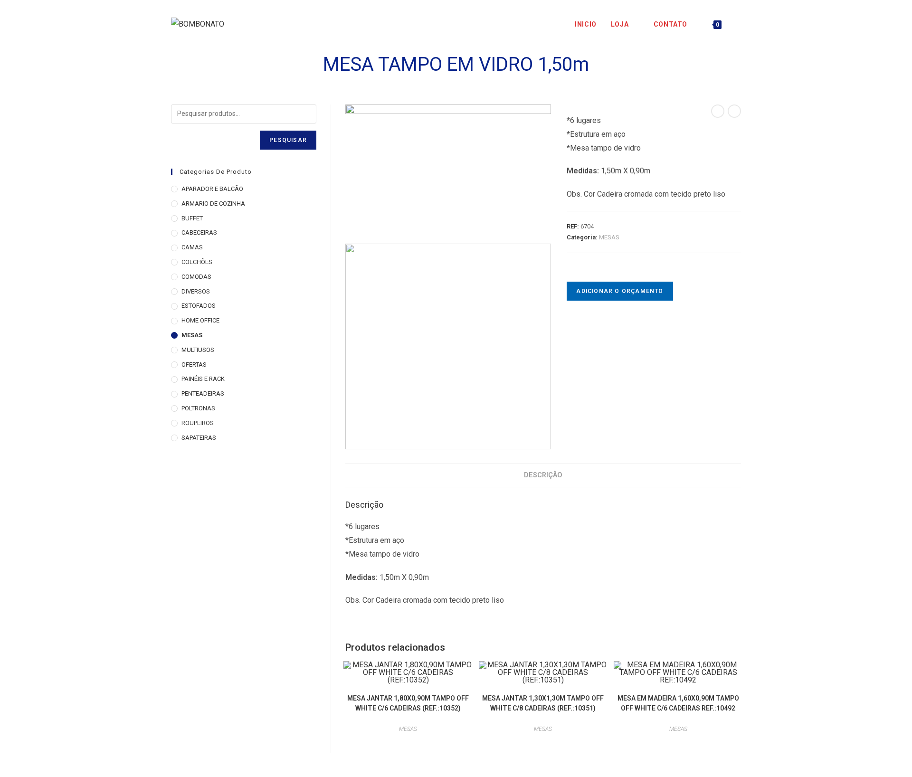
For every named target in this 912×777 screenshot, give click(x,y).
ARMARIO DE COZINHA (213, 203)
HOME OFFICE (200, 320)
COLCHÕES (196, 261)
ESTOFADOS (198, 305)
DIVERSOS (195, 291)
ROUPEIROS (197, 422)
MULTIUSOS (197, 349)
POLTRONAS (198, 408)
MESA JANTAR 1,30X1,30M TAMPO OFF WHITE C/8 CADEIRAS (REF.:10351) (543, 703)
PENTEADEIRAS (202, 393)
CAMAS (192, 247)
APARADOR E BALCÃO (212, 188)
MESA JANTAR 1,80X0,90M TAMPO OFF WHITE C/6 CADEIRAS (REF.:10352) (408, 703)
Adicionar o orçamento (619, 291)
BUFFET (192, 218)
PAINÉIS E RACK (203, 378)
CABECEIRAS (199, 232)
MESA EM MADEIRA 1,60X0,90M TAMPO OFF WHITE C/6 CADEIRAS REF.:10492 (678, 703)
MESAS (609, 237)
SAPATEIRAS (198, 437)
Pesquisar (288, 140)
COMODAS (196, 276)
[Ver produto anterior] (717, 111)
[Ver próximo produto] (734, 111)
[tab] (543, 475)
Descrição (543, 475)
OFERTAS (194, 364)
